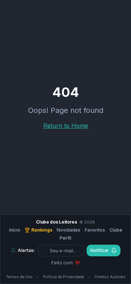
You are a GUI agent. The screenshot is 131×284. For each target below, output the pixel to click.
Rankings (41, 230)
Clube (116, 230)
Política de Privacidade (63, 277)
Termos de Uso (19, 277)
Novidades (68, 230)
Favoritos (95, 230)
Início (14, 230)
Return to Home (65, 125)
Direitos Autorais (110, 277)
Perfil (65, 238)
